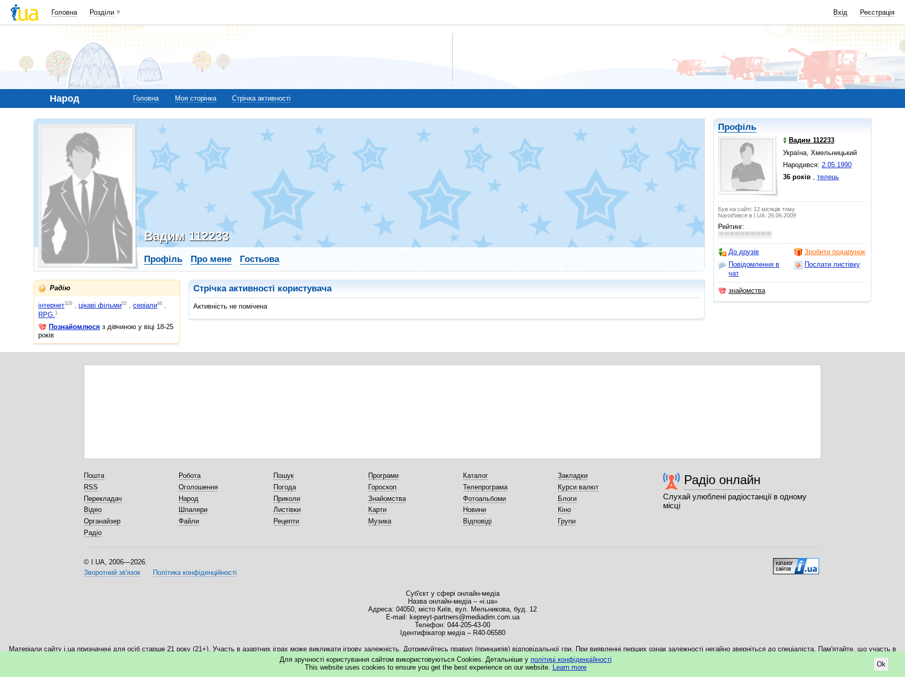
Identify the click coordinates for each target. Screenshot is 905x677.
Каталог (475, 475)
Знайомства (387, 499)
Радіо (93, 533)
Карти (377, 510)
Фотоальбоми (484, 499)
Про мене (211, 259)
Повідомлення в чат (754, 268)
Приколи (286, 499)
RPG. (46, 315)
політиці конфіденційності (571, 659)
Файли (189, 521)
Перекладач (103, 499)
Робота (190, 475)
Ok (881, 664)
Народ (188, 499)
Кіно (564, 510)
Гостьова (259, 259)
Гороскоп (382, 487)
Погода (284, 487)
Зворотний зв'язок (112, 572)
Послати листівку (832, 264)
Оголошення (198, 487)
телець (828, 177)
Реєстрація (877, 12)
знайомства (747, 290)
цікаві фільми (100, 305)
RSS (91, 487)
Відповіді (477, 521)
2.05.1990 (837, 165)
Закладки (573, 475)
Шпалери (193, 510)
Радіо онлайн (722, 480)
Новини (474, 510)
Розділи (102, 12)
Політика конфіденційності (195, 572)
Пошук (283, 475)
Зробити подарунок (834, 252)
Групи (567, 521)
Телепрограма (485, 487)
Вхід (840, 12)
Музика (379, 521)
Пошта (94, 475)
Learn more (570, 667)
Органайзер (102, 521)
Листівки (287, 510)
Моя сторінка (195, 98)
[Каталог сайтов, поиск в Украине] (796, 562)
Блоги (567, 499)
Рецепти (286, 521)
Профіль (737, 127)
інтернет (51, 305)
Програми (383, 475)
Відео (93, 510)
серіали (145, 305)
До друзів (744, 252)
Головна (64, 12)
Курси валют (578, 487)
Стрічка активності (261, 98)
